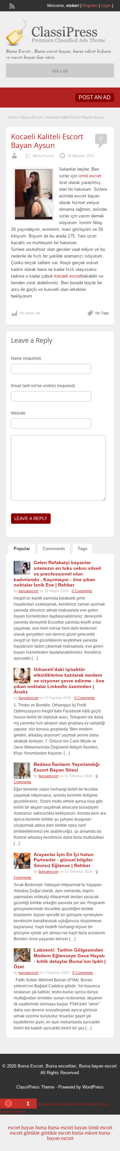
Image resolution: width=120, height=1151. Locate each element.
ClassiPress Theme (35, 1087)
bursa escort (49, 1104)
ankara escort (73, 1104)
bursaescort (28, 591)
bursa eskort (84, 1133)
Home (12, 117)
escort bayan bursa (27, 1127)
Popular (22, 548)
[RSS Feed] (11, 5)
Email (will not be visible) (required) (43, 385)
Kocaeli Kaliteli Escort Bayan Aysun (47, 140)
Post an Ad (95, 97)
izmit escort (90, 175)
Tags (82, 548)
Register (90, 5)
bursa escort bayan (67, 1127)
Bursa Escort (32, 117)
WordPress (93, 1087)
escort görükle (25, 1133)
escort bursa (98, 1104)
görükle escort (56, 1133)
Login (106, 5)
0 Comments (82, 591)
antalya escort (12, 1111)
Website (18, 413)
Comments (54, 548)
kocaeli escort (67, 276)
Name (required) (26, 358)
